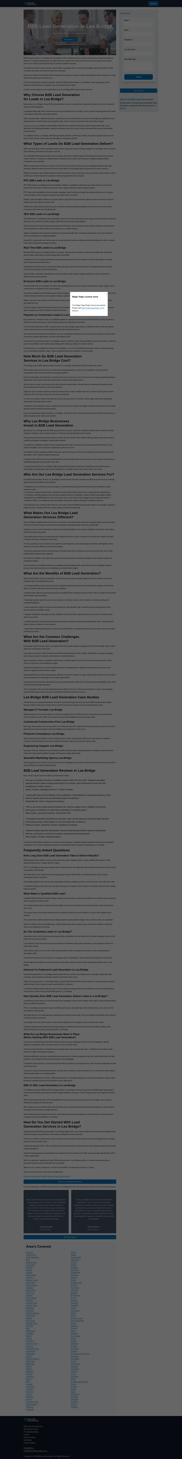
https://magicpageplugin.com (92, 308)
